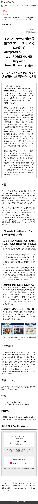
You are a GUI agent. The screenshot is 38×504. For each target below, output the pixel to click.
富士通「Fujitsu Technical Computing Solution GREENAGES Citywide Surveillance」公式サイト (19, 418)
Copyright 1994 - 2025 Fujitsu (19, 501)
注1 (19, 97)
